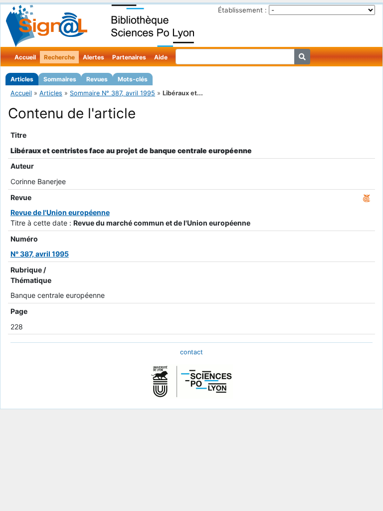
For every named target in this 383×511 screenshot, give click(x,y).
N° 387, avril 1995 (39, 254)
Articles (21, 79)
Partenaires (129, 57)
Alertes (93, 57)
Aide (161, 57)
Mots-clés (133, 79)
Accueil (25, 57)
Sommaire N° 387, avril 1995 (112, 93)
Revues (97, 79)
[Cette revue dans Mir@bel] (367, 197)
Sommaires (59, 79)
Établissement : (242, 10)
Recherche (59, 57)
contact (191, 352)
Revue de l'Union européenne (60, 212)
